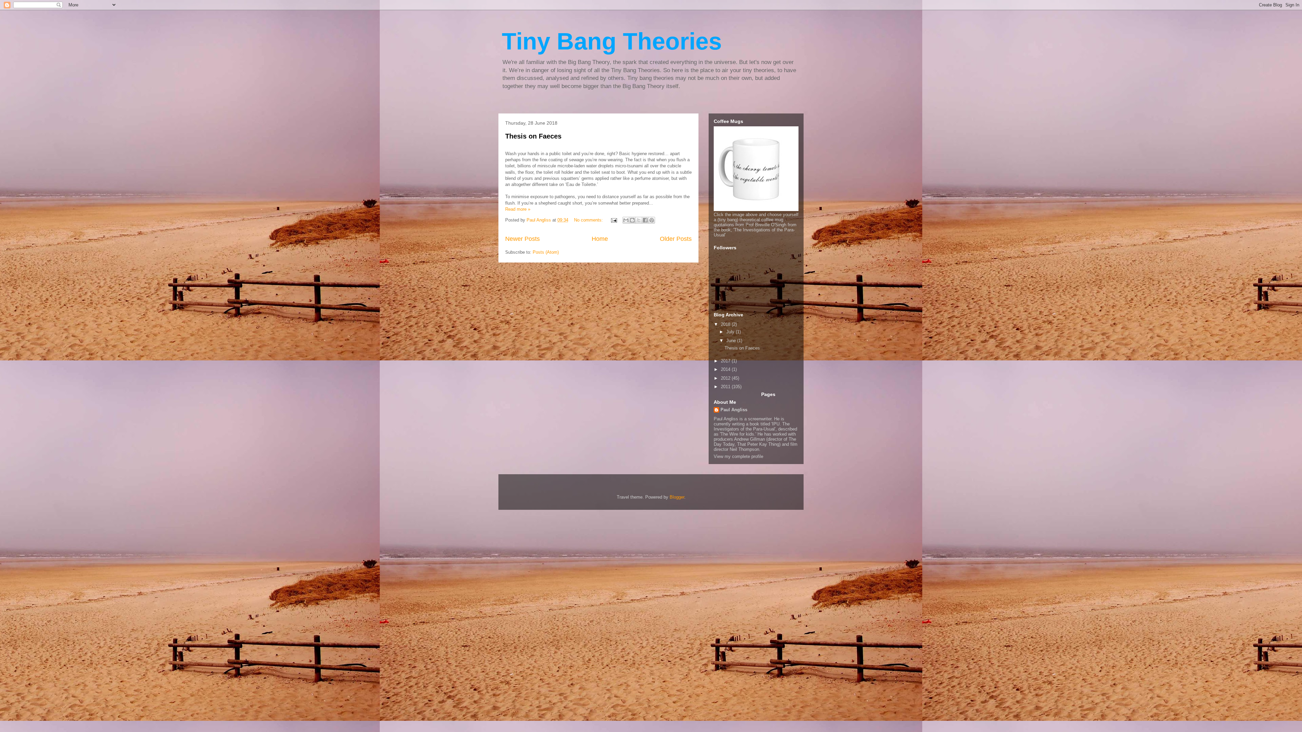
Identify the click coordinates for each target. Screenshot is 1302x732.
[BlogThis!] (632, 220)
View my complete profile (738, 456)
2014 (726, 369)
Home (600, 238)
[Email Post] (613, 220)
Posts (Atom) (546, 252)
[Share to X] (638, 220)
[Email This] (626, 220)
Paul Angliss (734, 409)
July (731, 331)
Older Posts (676, 238)
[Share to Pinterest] (651, 220)
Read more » (517, 209)
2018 (726, 324)
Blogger (677, 497)
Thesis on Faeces (533, 136)
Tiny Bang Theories (612, 41)
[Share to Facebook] (645, 220)
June (731, 340)
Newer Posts (522, 238)
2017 (726, 360)
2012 (726, 378)
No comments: (589, 220)
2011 (726, 386)
